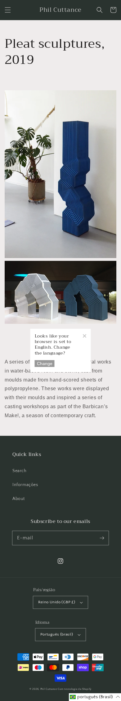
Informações (25, 484)
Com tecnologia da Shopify (75, 689)
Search (19, 470)
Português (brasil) (56, 634)
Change (44, 363)
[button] (8, 10)
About (18, 498)
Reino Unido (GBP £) (56, 602)
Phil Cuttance (49, 689)
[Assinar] (102, 538)
